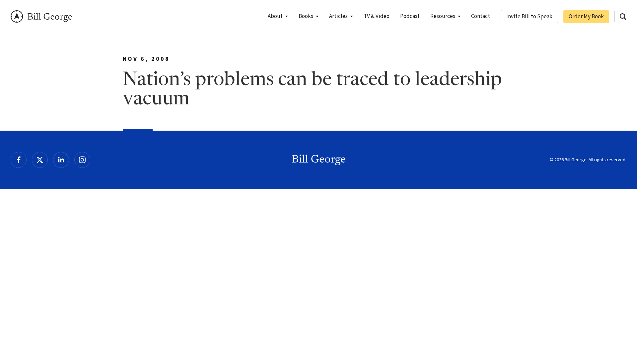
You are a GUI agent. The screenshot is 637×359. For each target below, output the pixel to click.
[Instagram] (82, 160)
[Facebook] (19, 160)
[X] (40, 160)
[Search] (623, 17)
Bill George (41, 16)
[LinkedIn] (61, 160)
